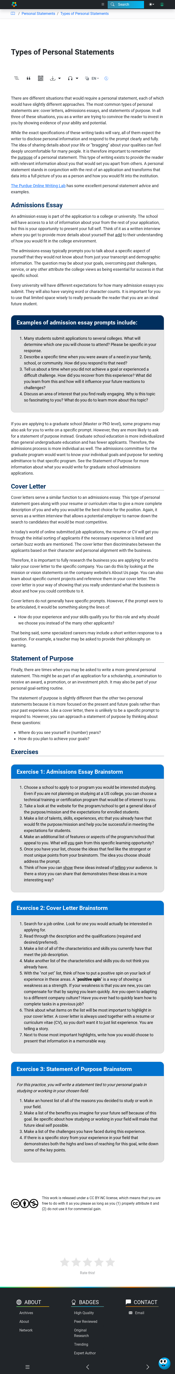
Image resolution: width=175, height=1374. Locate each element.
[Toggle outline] (16, 78)
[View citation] (28, 78)
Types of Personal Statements (84, 13)
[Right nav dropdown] (103, 4)
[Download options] (55, 78)
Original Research (81, 1333)
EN (94, 78)
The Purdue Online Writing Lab (38, 185)
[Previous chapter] (87, 1367)
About (24, 1321)
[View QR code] (40, 78)
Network (26, 1330)
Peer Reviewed (85, 1321)
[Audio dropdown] (73, 78)
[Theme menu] (151, 4)
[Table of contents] (12, 13)
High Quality (84, 1313)
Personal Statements (38, 13)
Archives (26, 1313)
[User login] (162, 4)
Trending (81, 1344)
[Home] (14, 4)
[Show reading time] (106, 78)
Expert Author (85, 1353)
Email (139, 1313)
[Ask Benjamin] (164, 1363)
